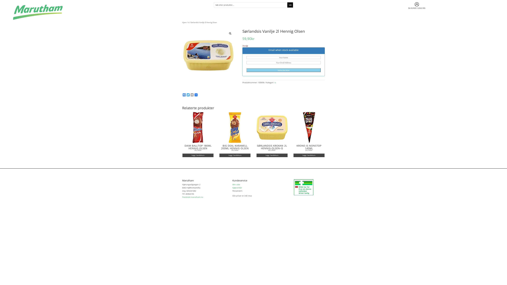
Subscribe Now (283, 70)
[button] (230, 33)
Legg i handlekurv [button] (198, 155)
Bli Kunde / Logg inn (416, 8)
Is (188, 22)
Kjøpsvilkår (237, 187)
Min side (236, 184)
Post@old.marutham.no (192, 197)
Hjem (184, 22)
